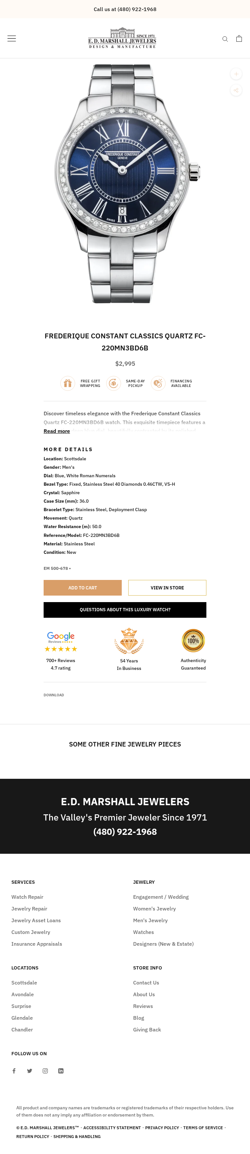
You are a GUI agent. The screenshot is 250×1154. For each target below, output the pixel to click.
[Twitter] (29, 1070)
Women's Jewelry (154, 908)
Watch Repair (27, 897)
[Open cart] (239, 38)
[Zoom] (236, 74)
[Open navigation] (11, 38)
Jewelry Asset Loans (36, 920)
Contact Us (146, 982)
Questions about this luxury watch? (125, 610)
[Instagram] (45, 1070)
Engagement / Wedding (161, 897)
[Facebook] (14, 1070)
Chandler (22, 1029)
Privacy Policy (162, 1128)
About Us (144, 994)
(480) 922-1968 (125, 831)
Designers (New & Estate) (163, 943)
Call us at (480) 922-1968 (125, 9)
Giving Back (147, 1029)
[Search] (225, 38)
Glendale (22, 1017)
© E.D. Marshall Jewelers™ (47, 1128)
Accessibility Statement (112, 1128)
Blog (138, 1017)
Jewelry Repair (29, 908)
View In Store (167, 588)
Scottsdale (24, 982)
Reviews (143, 1006)
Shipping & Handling (77, 1136)
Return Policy (32, 1136)
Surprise (21, 1006)
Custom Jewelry (30, 932)
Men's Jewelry (150, 920)
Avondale (22, 994)
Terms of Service (203, 1128)
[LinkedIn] (60, 1070)
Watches (143, 932)
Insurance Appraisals (36, 943)
